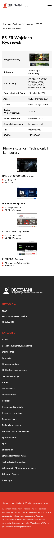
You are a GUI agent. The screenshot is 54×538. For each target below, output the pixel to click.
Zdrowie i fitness (10, 474)
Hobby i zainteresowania (14, 370)
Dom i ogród (8, 351)
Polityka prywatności (14, 316)
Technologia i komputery (34, 72)
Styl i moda (7, 449)
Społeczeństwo (9, 437)
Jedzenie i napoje (10, 376)
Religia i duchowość (11, 425)
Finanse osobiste (10, 364)
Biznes (5, 339)
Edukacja (6, 358)
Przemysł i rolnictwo (12, 413)
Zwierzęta (7, 480)
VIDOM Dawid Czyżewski (15, 231)
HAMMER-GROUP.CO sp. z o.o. (18, 175)
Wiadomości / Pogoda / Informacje (19, 468)
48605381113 (35, 118)
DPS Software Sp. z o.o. (14, 203)
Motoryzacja (8, 388)
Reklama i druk (9, 419)
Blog (4, 311)
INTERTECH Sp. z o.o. (13, 259)
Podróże (6, 400)
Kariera (5, 382)
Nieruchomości (9, 394)
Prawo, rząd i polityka (12, 406)
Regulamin (8, 322)
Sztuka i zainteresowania (14, 455)
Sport (5, 443)
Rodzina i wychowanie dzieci (16, 431)
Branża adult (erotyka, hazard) (17, 345)
